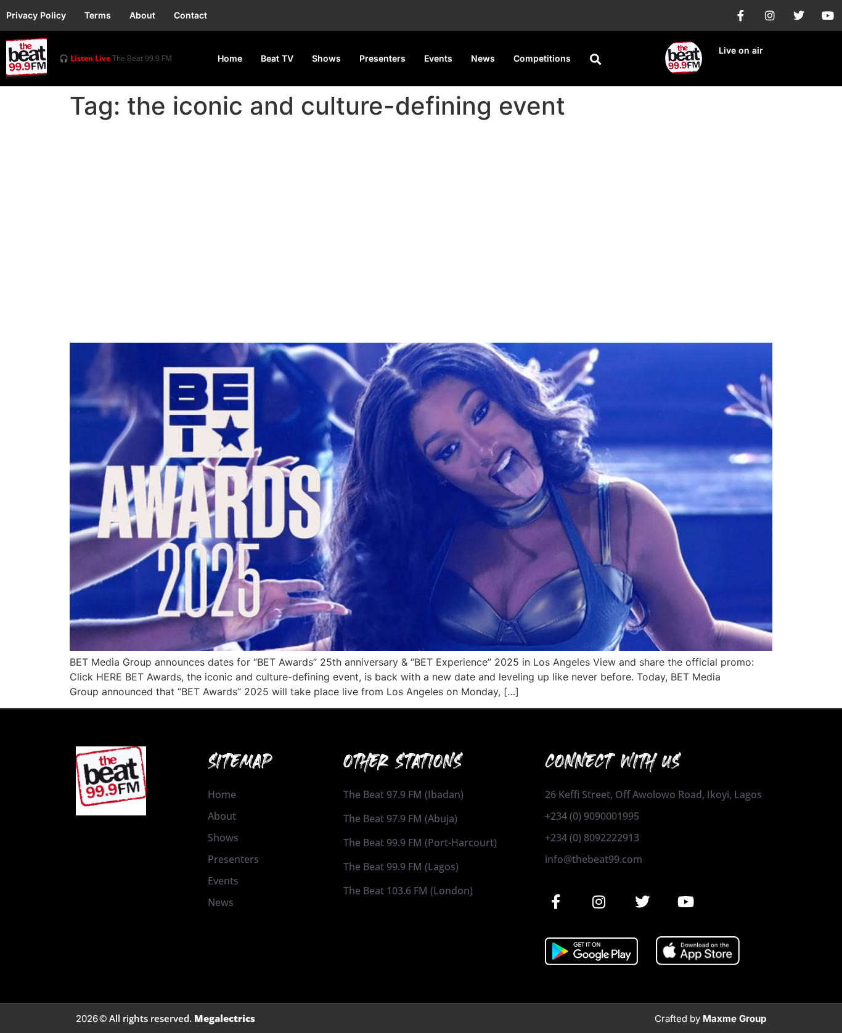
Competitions (542, 58)
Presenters (382, 58)
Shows (326, 58)
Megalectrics (224, 1018)
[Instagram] (769, 15)
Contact (190, 15)
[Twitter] (798, 15)
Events (438, 58)
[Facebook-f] (740, 15)
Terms (97, 15)
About (142, 15)
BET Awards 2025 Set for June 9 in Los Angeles (291, 321)
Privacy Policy (36, 15)
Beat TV (277, 58)
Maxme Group (734, 1018)
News (483, 58)
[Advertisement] (421, 217)
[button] (595, 59)
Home (230, 58)
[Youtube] (827, 15)
